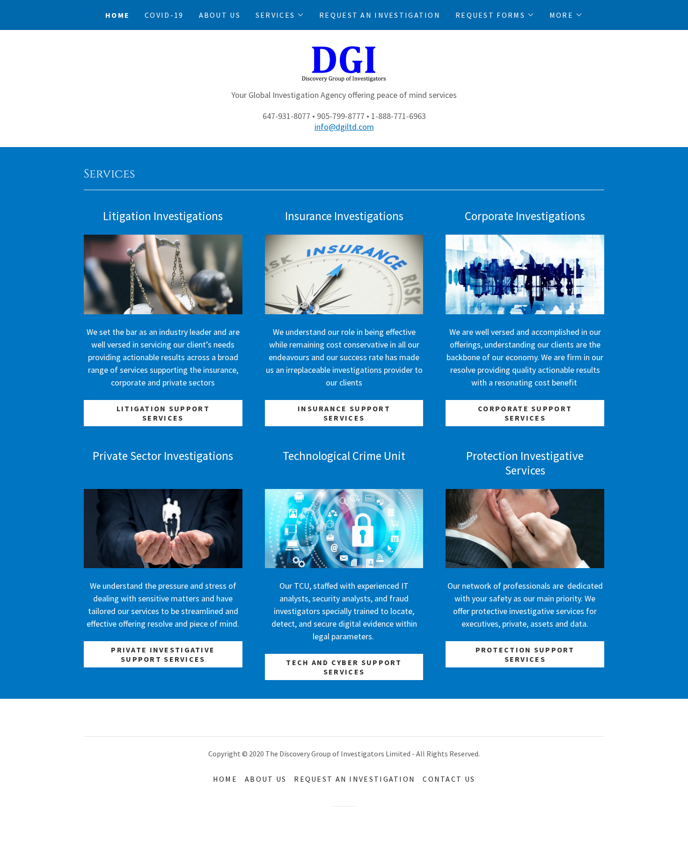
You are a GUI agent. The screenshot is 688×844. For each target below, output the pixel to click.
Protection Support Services (525, 654)
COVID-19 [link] (164, 15)
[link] (344, 66)
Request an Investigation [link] (379, 15)
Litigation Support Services (163, 413)
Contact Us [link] (449, 779)
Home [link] (117, 15)
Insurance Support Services (344, 413)
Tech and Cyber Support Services (344, 667)
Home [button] (225, 779)
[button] (280, 15)
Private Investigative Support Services (163, 654)
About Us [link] (220, 15)
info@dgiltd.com (344, 126)
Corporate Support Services (525, 413)
